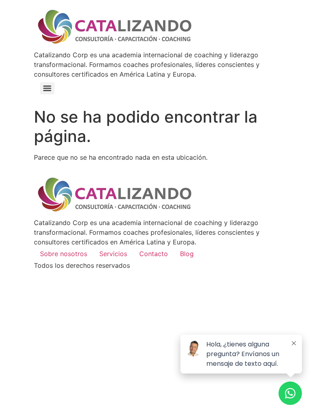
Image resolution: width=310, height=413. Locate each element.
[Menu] (47, 88)
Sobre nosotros (63, 254)
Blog (187, 254)
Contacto (153, 254)
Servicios (113, 254)
